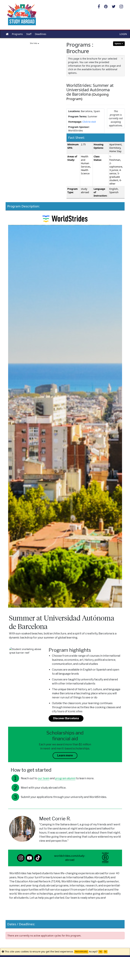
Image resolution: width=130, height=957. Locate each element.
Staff (28, 34)
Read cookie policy (81, 952)
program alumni (65, 778)
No (105, 952)
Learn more (65, 755)
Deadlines (40, 34)
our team (43, 778)
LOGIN (123, 34)
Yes (100, 952)
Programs (17, 34)
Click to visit (89, 121)
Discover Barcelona (66, 718)
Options (118, 43)
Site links (34, 43)
